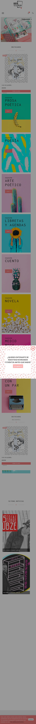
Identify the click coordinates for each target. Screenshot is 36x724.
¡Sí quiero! (18, 366)
